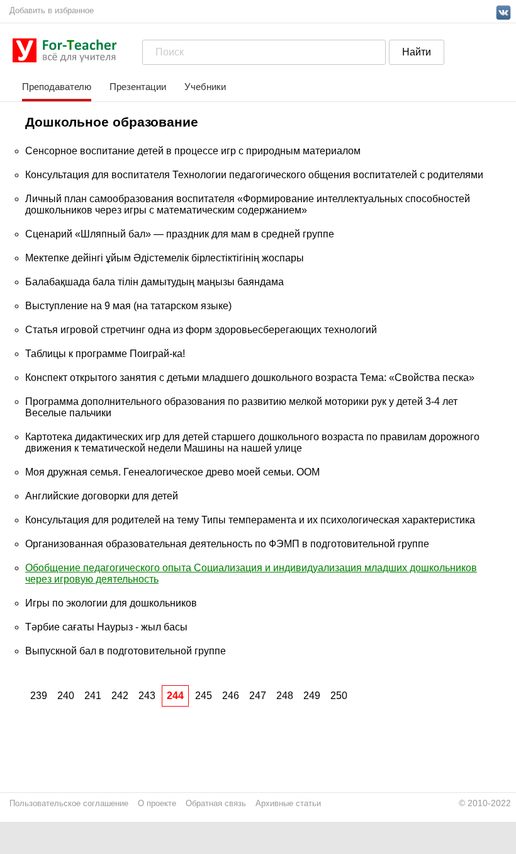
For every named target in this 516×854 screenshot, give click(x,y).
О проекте (157, 803)
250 (338, 695)
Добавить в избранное (51, 10)
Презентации (137, 86)
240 (65, 695)
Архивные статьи (288, 803)
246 (230, 695)
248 (284, 695)
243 (146, 695)
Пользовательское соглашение (68, 803)
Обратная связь (216, 803)
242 (119, 695)
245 (203, 695)
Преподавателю (56, 86)
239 (38, 695)
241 (92, 695)
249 (311, 695)
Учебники (205, 86)
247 (257, 695)
